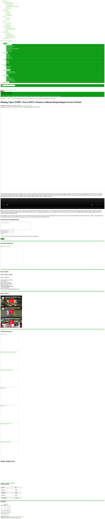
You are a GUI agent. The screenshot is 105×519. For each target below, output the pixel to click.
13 (2, 510)
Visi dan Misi (9, 5)
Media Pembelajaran (11, 37)
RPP (7, 30)
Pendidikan (8, 23)
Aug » (5, 515)
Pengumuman (9, 15)
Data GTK (8, 7)
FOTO (7, 18)
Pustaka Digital (6, 27)
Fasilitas (8, 12)
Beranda (5, 1)
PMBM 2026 (6, 38)
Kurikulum (5, 32)
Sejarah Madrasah (10, 3)
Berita (4, 21)
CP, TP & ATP (9, 34)
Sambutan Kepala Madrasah (12, 6)
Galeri (4, 16)
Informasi (5, 10)
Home (9, 98)
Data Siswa (8, 9)
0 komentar (29, 105)
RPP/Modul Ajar (10, 36)
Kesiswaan (8, 25)
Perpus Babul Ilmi (10, 28)
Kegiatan (8, 14)
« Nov (2, 515)
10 (8, 509)
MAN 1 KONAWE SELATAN (16, 516)
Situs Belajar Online (10, 29)
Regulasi (8, 33)
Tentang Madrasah (7, 2)
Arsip (7, 20)
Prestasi (8, 11)
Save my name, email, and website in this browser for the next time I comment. (20, 236)
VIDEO (8, 19)
